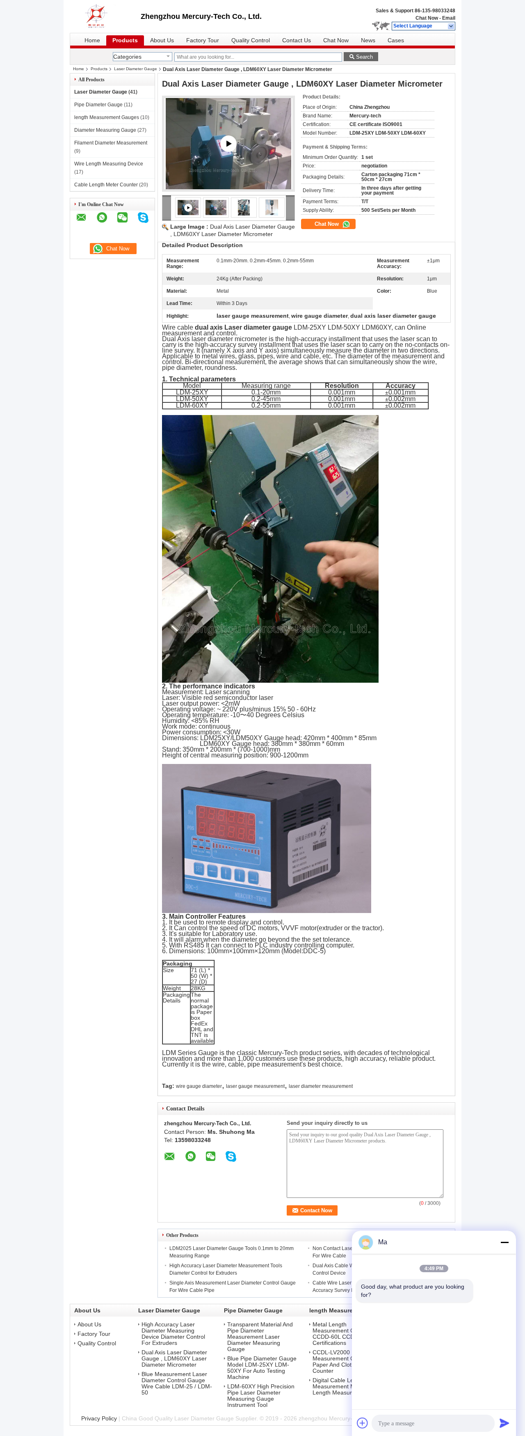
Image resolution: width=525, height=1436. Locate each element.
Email (448, 18)
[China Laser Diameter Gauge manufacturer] (105, 16)
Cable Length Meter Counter (106, 185)
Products (125, 40)
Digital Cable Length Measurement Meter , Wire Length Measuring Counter (347, 1386)
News (368, 40)
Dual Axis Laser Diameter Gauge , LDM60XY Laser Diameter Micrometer (174, 1358)
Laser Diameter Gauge (135, 69)
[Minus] (504, 1242)
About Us (162, 40)
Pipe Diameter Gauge (98, 105)
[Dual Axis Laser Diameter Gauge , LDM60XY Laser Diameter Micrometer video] (228, 143)
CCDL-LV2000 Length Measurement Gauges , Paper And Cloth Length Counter (343, 1361)
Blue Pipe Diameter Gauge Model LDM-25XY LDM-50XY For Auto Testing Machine (262, 1368)
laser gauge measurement (255, 1086)
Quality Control (250, 40)
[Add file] (362, 1423)
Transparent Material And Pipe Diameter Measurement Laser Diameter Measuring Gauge (260, 1336)
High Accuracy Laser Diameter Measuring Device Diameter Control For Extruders (173, 1333)
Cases (396, 40)
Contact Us (296, 40)
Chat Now (426, 18)
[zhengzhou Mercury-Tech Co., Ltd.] (451, 26)
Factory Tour (202, 40)
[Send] (504, 1423)
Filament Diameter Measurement (110, 143)
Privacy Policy (99, 1418)
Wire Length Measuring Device (108, 164)
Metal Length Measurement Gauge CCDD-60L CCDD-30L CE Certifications (346, 1333)
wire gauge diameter (199, 1086)
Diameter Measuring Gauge (105, 130)
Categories (127, 56)
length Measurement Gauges (106, 117)
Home (92, 40)
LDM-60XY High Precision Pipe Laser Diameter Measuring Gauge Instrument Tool (260, 1395)
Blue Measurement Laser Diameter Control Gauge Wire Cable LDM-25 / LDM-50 (177, 1383)
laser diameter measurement (321, 1086)
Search (364, 57)
